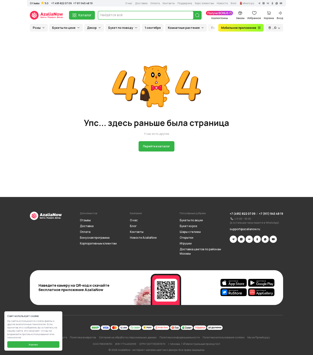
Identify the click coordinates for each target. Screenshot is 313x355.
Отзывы (34, 3)
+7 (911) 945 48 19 (271, 214)
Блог (234, 3)
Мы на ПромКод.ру (258, 337)
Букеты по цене (64, 28)
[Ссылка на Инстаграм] (241, 239)
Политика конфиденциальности (180, 337)
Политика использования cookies (224, 337)
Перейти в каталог (156, 146)
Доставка (141, 3)
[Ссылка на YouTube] (273, 239)
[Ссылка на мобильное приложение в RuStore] (233, 292)
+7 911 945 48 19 (83, 3)
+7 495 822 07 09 (61, 3)
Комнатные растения (184, 28)
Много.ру (248, 3)
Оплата (155, 3)
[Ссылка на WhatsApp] (265, 239)
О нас (128, 3)
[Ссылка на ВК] (249, 239)
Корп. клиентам (204, 3)
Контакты (169, 3)
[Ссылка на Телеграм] (233, 239)
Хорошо (33, 344)
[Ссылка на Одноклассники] (257, 239)
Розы (37, 28)
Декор (92, 28)
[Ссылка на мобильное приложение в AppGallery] (261, 292)
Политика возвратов (83, 337)
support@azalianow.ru (245, 229)
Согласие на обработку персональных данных (128, 337)
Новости (222, 3)
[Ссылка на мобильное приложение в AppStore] (233, 283)
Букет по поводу (120, 28)
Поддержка (185, 3)
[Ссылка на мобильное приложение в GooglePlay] (261, 283)
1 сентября (153, 28)
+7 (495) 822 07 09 (242, 214)
